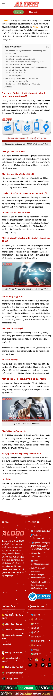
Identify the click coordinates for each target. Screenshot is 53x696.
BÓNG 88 (37, 645)
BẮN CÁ (36, 615)
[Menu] (3, 4)
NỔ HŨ (36, 632)
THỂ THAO (38, 619)
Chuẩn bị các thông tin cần (18, 81)
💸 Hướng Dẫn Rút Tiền (12, 673)
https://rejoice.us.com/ (40, 538)
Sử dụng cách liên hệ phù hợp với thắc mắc (24, 84)
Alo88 (47, 531)
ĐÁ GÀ (36, 628)
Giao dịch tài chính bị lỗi (17, 73)
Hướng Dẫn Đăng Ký (14, 652)
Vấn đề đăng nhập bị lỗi (17, 70)
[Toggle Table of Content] (46, 47)
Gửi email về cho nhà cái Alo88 (20, 64)
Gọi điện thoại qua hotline (18, 56)
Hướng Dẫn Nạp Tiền (14, 667)
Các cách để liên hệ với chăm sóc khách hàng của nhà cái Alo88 (25, 52)
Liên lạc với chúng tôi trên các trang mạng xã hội (26, 62)
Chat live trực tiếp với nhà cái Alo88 (22, 59)
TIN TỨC (37, 637)
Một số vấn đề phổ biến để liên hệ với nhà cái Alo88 (26, 67)
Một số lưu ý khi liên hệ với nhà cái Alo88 (21, 78)
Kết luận (8, 87)
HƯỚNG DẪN (38, 641)
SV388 (36, 650)
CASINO (36, 624)
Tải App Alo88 (11, 678)
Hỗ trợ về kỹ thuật (15, 75)
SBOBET (37, 654)
